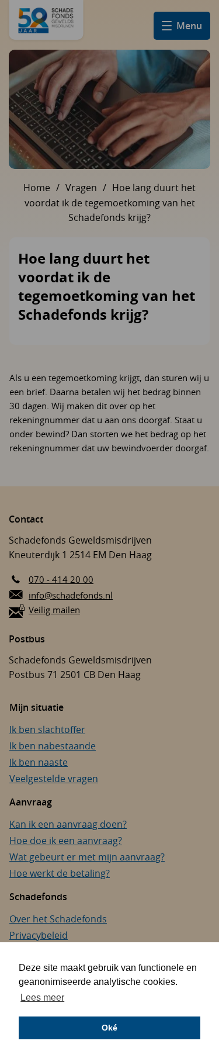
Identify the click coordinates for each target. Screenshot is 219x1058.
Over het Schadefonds (58, 918)
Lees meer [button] (42, 997)
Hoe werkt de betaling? (59, 873)
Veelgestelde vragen (53, 778)
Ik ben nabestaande (52, 745)
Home (36, 187)
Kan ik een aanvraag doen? (68, 824)
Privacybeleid (38, 935)
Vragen (81, 187)
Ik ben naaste (38, 762)
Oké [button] (109, 1027)
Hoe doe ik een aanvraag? (65, 840)
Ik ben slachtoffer (47, 729)
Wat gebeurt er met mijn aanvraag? (87, 856)
